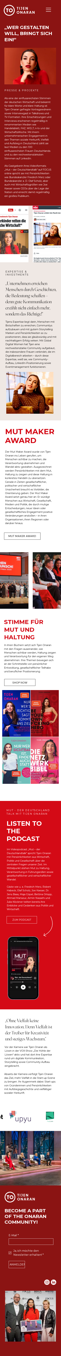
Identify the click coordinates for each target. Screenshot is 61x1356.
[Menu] (6, 1347)
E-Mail (14, 1235)
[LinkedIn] (53, 1282)
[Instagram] (47, 1282)
